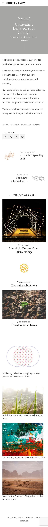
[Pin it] (16, 137)
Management (24, 19)
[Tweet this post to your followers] (11, 137)
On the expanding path (24, 156)
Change (6, 124)
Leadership (15, 124)
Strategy (37, 124)
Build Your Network (11, 415)
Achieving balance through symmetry (21, 373)
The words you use (11, 457)
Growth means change (24, 325)
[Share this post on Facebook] (5, 137)
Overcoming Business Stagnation (19, 496)
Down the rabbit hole (24, 285)
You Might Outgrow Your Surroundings (24, 250)
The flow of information (24, 178)
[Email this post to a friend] (22, 137)
